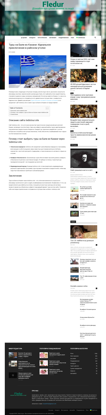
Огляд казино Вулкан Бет (87, 317)
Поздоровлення (64, 37)
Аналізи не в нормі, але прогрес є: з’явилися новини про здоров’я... (88, 205)
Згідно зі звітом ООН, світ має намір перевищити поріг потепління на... (82, 61)
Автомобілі (52, 37)
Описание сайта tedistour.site (19, 110)
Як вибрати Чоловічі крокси (88, 309)
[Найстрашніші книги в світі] (83, 158)
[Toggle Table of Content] (46, 108)
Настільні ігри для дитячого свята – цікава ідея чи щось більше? (88, 335)
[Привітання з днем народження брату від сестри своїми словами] (44, 363)
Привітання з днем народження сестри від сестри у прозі (56, 371)
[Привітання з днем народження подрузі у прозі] (44, 355)
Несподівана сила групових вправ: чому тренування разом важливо (82, 97)
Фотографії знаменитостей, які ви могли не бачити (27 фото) (88, 196)
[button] (95, 38)
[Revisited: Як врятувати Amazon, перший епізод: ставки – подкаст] (13, 355)
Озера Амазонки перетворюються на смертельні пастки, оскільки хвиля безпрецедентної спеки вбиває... (26, 365)
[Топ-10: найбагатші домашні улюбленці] (83, 231)
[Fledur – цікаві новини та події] (53, 5)
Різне (72, 37)
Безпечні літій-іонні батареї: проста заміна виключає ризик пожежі (83, 135)
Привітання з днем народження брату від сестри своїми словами (57, 362)
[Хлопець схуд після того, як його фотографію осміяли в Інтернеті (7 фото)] (74, 261)
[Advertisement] (53, 23)
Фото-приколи (42, 37)
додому (10, 42)
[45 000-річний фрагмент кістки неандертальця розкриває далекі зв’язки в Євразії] (83, 75)
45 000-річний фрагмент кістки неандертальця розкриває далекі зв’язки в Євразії (83, 86)
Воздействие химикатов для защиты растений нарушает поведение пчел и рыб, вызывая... (82, 123)
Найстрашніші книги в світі (81, 170)
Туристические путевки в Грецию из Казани (44, 100)
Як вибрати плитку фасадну (88, 325)
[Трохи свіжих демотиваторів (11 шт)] (74, 214)
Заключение (14, 114)
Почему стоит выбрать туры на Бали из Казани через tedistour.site (29, 112)
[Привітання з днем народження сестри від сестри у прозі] (44, 371)
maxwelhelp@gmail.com (49, 403)
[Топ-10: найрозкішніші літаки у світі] (74, 278)
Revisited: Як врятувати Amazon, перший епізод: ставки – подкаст (25, 354)
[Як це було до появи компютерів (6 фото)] (74, 189)
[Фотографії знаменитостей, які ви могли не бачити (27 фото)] (74, 197)
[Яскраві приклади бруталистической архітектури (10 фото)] (74, 270)
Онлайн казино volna (78, 286)
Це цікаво (24, 37)
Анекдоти (32, 37)
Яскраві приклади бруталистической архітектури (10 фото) (86, 269)
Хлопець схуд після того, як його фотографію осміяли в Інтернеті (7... (88, 261)
